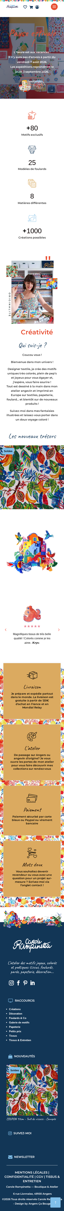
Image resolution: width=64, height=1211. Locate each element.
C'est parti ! (32, 72)
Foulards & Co (17, 1018)
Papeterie (14, 1026)
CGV (39, 1177)
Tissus (13, 1035)
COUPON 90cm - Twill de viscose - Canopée (31, 1119)
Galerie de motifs (19, 1022)
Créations (15, 1009)
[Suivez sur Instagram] (11, 983)
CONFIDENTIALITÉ (19, 1177)
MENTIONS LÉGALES (31, 1172)
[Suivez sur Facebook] (18, 983)
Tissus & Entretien (20, 1040)
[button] (51, 90)
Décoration (15, 1013)
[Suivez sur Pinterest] (25, 983)
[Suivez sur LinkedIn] (32, 983)
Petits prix (15, 1031)
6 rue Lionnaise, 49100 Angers (32, 1193)
